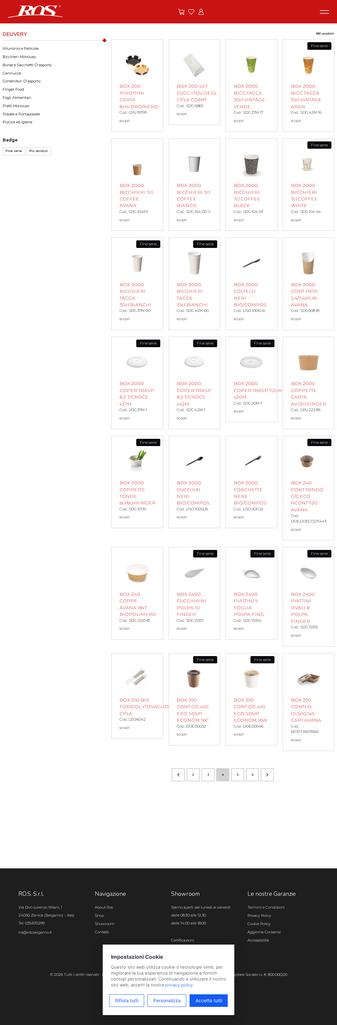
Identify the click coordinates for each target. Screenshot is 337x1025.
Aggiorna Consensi (264, 932)
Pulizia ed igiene (17, 122)
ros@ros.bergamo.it (35, 932)
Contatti (102, 932)
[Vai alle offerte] (181, 12)
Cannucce (12, 73)
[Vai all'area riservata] (201, 12)
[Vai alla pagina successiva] (267, 774)
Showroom (105, 923)
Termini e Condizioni (266, 907)
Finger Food (13, 89)
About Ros (104, 907)
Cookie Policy (259, 923)
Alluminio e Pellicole (21, 48)
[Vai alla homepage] (35, 11)
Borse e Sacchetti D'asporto (27, 65)
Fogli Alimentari (17, 97)
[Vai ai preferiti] (191, 12)
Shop (99, 915)
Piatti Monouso (16, 106)
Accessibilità (258, 940)
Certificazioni (182, 940)
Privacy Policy (259, 915)
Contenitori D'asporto (21, 81)
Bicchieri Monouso (19, 56)
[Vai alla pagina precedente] (178, 774)
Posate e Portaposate (21, 114)
